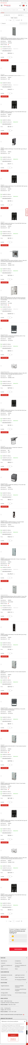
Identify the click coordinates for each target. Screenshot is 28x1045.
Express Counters (5, 989)
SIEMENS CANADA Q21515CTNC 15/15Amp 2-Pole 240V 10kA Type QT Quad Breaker (13, 485)
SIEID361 (2, 670)
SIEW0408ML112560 (5, 259)
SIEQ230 (2, 222)
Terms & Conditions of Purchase (20, 966)
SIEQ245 (2, 74)
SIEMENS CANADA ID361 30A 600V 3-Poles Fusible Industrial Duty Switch (13, 672)
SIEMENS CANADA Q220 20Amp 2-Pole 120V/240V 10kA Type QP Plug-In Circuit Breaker (13, 112)
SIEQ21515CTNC (4, 483)
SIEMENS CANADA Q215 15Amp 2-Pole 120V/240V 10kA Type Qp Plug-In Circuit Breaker (14, 187)
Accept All (13, 1035)
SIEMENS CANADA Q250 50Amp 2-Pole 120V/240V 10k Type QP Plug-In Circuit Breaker (14, 821)
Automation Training (6, 995)
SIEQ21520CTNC (4, 334)
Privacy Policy (18, 963)
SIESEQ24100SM (4, 595)
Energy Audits (4, 992)
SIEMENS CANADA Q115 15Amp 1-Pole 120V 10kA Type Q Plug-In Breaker (14, 149)
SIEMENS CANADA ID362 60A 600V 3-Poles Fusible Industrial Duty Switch (13, 747)
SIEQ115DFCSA (4, 520)
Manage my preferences (13, 1039)
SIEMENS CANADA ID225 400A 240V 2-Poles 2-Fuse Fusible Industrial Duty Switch (13, 560)
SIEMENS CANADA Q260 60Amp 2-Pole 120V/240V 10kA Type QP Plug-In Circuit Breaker (13, 895)
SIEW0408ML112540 (5, 856)
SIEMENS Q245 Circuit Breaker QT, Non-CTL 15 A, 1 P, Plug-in (13, 75)
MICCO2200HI (4, 296)
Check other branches (6, 50)
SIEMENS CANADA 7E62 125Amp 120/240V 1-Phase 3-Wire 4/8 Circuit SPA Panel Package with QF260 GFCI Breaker (14, 261)
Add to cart (4, 60)
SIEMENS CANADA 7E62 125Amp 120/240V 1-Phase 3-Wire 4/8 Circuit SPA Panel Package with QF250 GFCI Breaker (14, 374)
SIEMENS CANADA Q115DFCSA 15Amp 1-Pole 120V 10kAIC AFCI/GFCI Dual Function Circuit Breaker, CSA (12, 522)
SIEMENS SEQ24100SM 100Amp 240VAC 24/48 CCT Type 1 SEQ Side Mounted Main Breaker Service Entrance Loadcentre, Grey (14, 597)
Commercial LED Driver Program (20, 990)
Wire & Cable (4, 979)
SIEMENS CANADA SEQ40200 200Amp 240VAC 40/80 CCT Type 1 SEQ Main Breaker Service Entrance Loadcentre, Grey (14, 39)
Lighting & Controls (20, 975)
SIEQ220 (2, 110)
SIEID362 (2, 745)
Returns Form (4, 969)
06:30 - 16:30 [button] (23, 2)
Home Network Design (20, 992)
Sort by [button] (20, 15)
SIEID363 (2, 782)
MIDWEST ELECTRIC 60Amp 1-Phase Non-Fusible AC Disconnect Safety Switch (11, 448)
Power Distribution (19, 977)
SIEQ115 (2, 147)
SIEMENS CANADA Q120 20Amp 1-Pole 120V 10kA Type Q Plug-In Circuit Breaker (14, 635)
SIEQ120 (2, 633)
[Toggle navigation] (2, 5)
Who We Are (4, 961)
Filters (6, 15)
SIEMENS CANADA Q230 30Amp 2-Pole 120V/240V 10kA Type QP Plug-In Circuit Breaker (13, 224)
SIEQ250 (2, 819)
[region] (13, 1031)
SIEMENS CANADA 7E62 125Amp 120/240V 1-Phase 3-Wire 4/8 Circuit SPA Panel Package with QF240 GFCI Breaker (14, 858)
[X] (24, 1021)
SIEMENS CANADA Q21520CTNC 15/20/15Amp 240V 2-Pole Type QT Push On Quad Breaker (13, 336)
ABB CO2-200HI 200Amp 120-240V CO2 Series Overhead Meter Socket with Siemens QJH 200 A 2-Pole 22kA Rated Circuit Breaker (13, 298)
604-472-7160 (12, 1004)
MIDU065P (3, 446)
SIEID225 (2, 558)
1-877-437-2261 (5, 1)
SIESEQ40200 (4, 37)
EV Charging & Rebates (20, 979)
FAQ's (16, 969)
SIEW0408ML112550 (5, 372)
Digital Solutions (5, 985)
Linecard (3, 963)
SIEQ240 (2, 409)
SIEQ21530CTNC (4, 707)
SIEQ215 (2, 185)
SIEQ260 (2, 893)
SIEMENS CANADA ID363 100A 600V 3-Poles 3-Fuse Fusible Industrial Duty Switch (13, 784)
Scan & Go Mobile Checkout (19, 986)
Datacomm (3, 977)
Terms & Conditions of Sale (6, 966)
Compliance (18, 961)
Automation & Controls (6, 975)
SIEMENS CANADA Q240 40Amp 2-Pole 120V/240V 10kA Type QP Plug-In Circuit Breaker (13, 411)
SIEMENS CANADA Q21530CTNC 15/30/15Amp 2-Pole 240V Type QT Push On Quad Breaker (13, 709)
